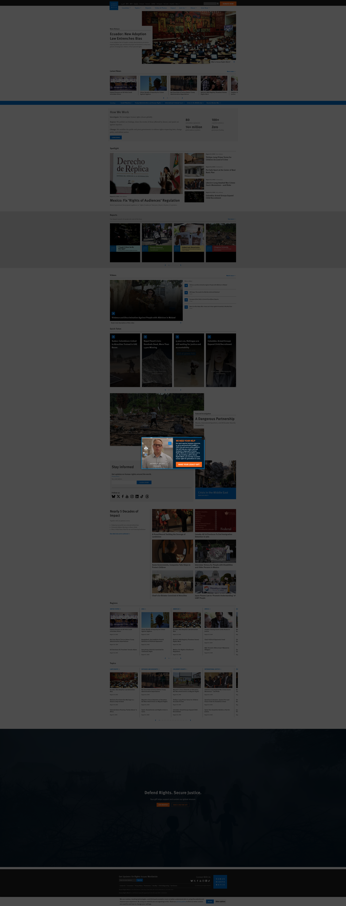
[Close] (203, 438)
